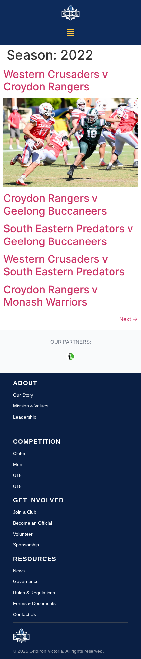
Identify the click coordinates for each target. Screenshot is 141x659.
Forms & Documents (34, 603)
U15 (17, 486)
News (19, 570)
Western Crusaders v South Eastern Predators (64, 265)
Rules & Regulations (34, 592)
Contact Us (24, 614)
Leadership (24, 416)
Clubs (19, 453)
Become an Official (32, 522)
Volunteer (23, 534)
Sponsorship (26, 544)
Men (17, 464)
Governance (26, 581)
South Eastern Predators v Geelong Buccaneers (68, 234)
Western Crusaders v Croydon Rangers (55, 80)
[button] (70, 33)
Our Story (23, 395)
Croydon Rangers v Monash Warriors (50, 295)
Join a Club (24, 512)
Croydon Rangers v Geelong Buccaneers (55, 204)
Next (128, 319)
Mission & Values (30, 405)
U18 (17, 475)
